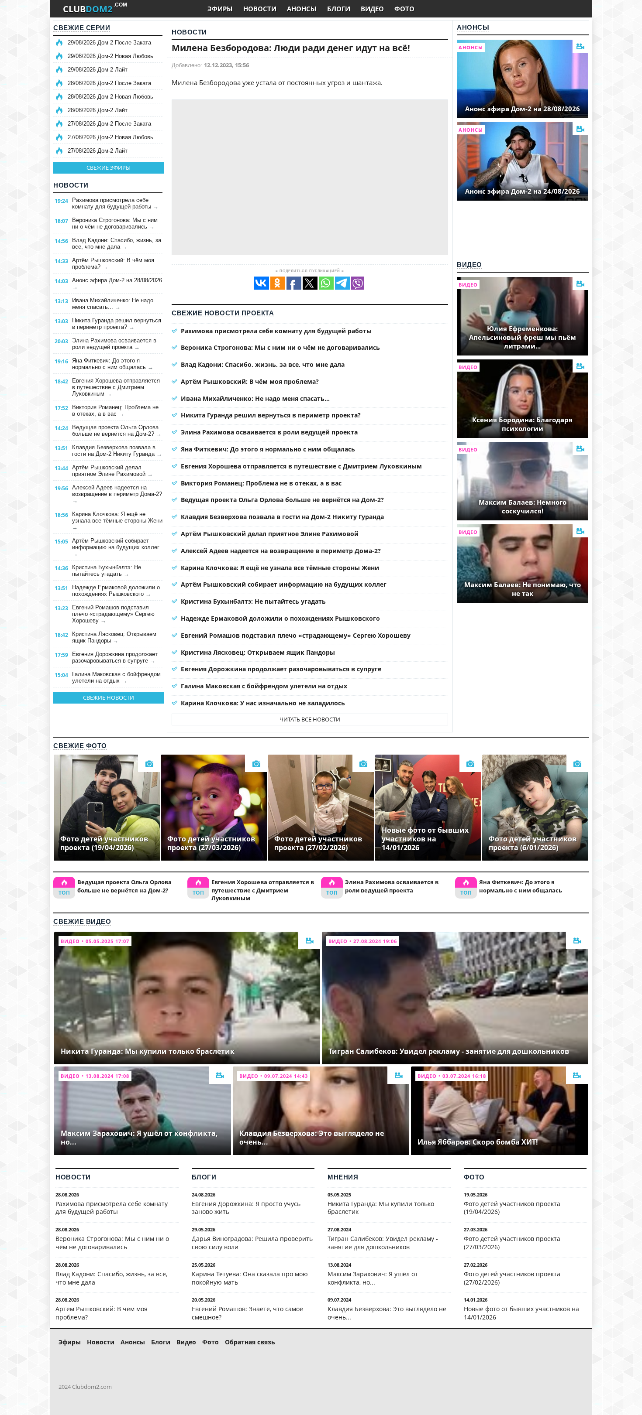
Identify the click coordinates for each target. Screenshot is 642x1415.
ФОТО (404, 8)
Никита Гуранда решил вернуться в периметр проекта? (116, 323)
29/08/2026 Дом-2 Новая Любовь (110, 56)
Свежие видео (82, 921)
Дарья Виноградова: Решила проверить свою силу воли (252, 1242)
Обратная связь (250, 1342)
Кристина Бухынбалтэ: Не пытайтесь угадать (106, 570)
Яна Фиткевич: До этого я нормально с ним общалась (112, 363)
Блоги (204, 1177)
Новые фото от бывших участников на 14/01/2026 (521, 1313)
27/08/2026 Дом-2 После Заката (109, 123)
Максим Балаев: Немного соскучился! (522, 506)
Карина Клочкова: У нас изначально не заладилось (263, 703)
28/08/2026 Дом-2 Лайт (98, 110)
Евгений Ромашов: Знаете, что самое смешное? (247, 1313)
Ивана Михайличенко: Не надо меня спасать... (112, 303)
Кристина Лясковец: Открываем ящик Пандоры (114, 637)
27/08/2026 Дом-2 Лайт (98, 150)
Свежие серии (81, 27)
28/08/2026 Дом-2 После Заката (109, 83)
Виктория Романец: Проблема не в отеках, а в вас (115, 410)
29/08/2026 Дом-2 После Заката (109, 42)
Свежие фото (80, 745)
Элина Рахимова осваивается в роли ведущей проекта (114, 343)
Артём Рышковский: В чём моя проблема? (113, 263)
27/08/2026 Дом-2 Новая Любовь (110, 137)
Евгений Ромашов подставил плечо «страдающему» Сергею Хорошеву (113, 614)
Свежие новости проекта (223, 313)
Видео (469, 264)
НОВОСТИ (259, 8)
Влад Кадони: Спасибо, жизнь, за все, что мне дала (116, 243)
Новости (71, 185)
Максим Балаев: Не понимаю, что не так (522, 589)
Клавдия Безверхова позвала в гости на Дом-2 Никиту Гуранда (117, 450)
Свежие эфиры (108, 167)
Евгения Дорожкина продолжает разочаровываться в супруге (115, 657)
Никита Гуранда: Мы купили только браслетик (381, 1208)
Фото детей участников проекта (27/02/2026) (512, 1278)
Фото (474, 1177)
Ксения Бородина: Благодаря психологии (522, 424)
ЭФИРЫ (220, 8)
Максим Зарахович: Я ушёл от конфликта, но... (373, 1278)
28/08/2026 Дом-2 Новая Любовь (110, 96)
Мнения (343, 1177)
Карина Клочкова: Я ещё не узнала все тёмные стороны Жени (117, 520)
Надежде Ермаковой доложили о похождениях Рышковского (116, 590)
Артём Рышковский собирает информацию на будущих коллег (115, 547)
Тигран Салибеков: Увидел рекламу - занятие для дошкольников (383, 1242)
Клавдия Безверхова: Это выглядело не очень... (387, 1313)
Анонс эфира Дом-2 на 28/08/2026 (117, 283)
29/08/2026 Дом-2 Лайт (98, 69)
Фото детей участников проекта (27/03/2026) (512, 1242)
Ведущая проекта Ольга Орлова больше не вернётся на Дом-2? (117, 430)
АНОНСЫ (302, 8)
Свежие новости (108, 697)
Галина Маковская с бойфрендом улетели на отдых (116, 677)
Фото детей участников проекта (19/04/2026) (512, 1208)
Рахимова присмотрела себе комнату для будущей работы (115, 203)
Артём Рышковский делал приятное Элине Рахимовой (112, 470)
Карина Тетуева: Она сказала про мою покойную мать (250, 1278)
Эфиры (70, 1342)
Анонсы (473, 27)
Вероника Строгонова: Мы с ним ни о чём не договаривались (115, 223)
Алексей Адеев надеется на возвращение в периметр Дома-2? (117, 494)
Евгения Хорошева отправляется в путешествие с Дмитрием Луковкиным (116, 387)
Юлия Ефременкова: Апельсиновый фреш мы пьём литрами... (522, 337)
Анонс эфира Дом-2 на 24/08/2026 (522, 191)
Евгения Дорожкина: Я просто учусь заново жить (246, 1208)
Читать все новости (310, 719)
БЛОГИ (338, 8)
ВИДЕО (372, 8)
